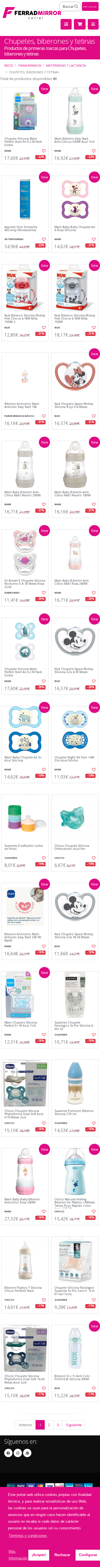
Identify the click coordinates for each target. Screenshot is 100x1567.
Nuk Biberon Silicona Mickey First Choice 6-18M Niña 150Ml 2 (24, 318)
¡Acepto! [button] (39, 1555)
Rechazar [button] (62, 1555)
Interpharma (13, 239)
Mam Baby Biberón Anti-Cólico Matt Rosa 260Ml (71, 582)
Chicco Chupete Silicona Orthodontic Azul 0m (71, 847)
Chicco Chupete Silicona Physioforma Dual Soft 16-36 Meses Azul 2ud (24, 1379)
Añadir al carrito (27, 169)
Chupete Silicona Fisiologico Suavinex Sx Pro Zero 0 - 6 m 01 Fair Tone (74, 1291)
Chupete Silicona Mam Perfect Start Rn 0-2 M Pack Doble (23, 142)
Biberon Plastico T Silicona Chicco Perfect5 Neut (23, 1289)
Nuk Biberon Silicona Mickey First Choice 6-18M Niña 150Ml (74, 318)
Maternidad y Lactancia (66, 65)
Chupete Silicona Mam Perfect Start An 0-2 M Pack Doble (23, 672)
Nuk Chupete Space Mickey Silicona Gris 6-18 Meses (73, 671)
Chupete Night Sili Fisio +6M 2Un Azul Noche (74, 759)
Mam (7, 151)
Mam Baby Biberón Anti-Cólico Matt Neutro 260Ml (22, 494)
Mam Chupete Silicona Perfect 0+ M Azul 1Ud (20, 1024)
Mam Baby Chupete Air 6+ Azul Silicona (23, 759)
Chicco (59, 858)
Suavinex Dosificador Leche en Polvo (23, 847)
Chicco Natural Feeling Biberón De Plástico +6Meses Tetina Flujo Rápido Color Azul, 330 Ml (74, 1204)
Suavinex (10, 858)
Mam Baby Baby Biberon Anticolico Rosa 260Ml (22, 1201)
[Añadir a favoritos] (44, 151)
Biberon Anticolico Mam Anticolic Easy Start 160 (21, 405)
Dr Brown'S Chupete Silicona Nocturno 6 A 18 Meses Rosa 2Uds (24, 584)
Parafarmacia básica (19, 416)
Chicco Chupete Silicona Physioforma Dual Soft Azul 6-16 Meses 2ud (23, 1114)
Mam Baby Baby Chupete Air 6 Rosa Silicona (74, 229)
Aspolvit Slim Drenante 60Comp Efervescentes (20, 229)
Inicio (8, 65)
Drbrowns (12, 592)
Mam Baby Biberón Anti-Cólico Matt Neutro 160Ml (72, 494)
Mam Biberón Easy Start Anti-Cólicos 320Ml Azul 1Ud (74, 140)
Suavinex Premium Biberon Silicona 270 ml (74, 1112)
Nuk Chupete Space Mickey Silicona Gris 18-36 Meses (73, 936)
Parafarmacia (29, 65)
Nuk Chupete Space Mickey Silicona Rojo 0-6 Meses (73, 405)
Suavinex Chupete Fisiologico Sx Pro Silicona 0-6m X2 (74, 1026)
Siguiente (74, 1424)
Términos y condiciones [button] (28, 1536)
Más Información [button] (18, 1554)
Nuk (7, 327)
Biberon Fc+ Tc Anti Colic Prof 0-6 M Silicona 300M (72, 1378)
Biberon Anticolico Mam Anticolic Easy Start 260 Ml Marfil (22, 937)
